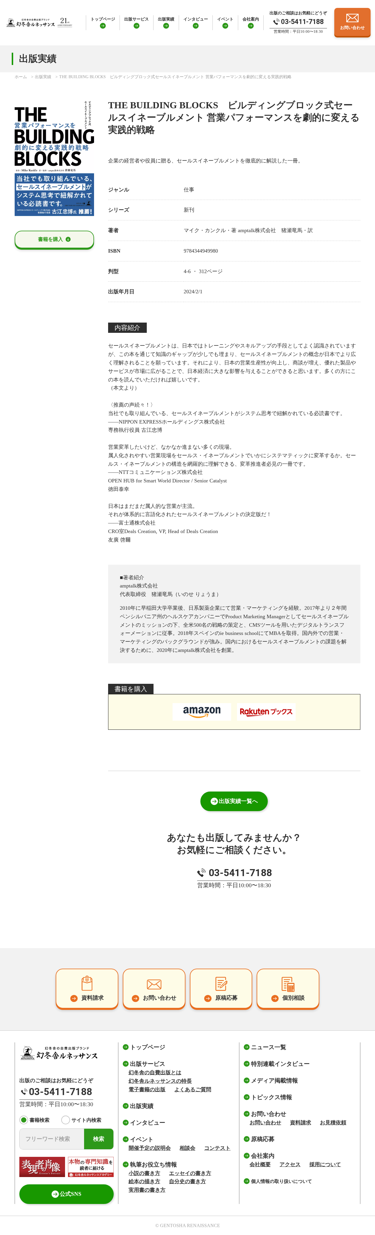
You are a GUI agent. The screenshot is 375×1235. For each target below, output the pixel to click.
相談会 (187, 1148)
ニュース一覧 (268, 1047)
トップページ (103, 19)
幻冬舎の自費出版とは (155, 1072)
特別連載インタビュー (280, 1064)
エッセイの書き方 (190, 1173)
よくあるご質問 (192, 1089)
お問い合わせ (265, 1123)
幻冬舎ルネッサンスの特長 (160, 1081)
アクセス (290, 1164)
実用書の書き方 (147, 1190)
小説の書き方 (144, 1173)
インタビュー (195, 19)
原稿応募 (263, 1139)
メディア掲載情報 (274, 1080)
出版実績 (166, 19)
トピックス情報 (271, 1097)
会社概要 (260, 1164)
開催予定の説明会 (150, 1148)
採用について (325, 1164)
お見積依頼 (333, 1123)
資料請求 (300, 1123)
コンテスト (217, 1148)
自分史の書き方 (187, 1181)
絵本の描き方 (144, 1181)
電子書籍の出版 (147, 1089)
